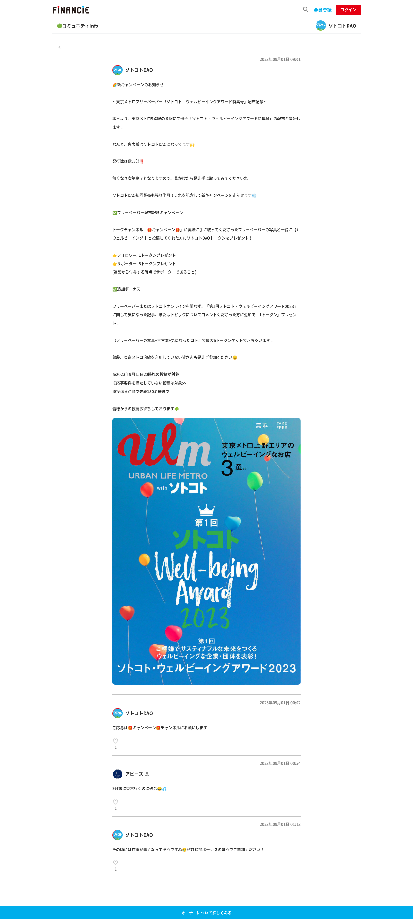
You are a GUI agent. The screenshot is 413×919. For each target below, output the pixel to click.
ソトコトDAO (139, 70)
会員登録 (323, 9)
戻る (59, 47)
